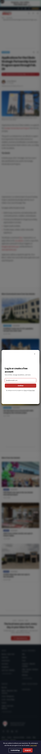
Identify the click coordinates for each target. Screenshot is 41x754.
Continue (20, 385)
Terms (25, 390)
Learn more (33, 745)
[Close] (34, 354)
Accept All (28, 750)
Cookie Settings (15, 750)
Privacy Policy (32, 390)
